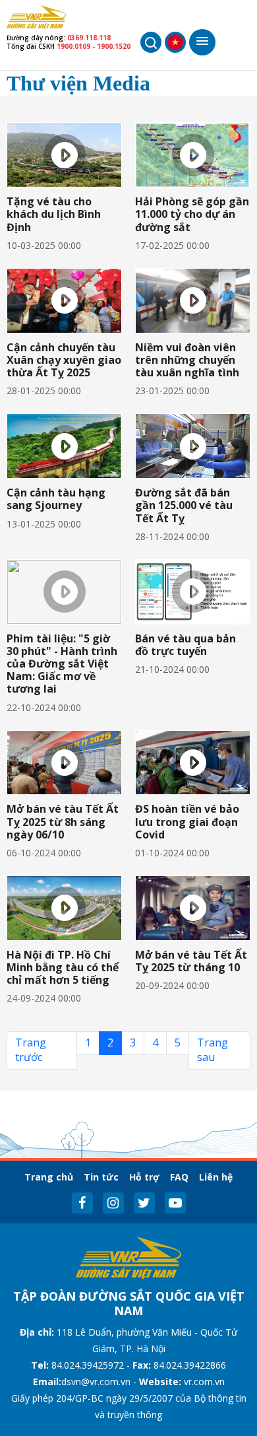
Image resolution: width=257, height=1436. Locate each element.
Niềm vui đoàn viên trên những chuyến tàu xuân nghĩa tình (187, 360)
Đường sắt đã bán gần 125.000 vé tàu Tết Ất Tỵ (184, 505)
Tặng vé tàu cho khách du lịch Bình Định (54, 214)
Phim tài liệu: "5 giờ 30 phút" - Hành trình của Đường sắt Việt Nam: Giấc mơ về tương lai (62, 664)
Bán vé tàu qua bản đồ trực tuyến (185, 644)
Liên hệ (216, 1177)
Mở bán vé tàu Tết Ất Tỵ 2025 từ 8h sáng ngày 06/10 (63, 821)
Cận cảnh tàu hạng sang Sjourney (56, 498)
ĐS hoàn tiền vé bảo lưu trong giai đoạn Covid (187, 821)
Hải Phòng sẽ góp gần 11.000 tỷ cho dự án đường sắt (192, 214)
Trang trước (30, 1049)
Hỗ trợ (144, 1177)
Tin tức (101, 1177)
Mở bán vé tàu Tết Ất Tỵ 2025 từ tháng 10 (191, 960)
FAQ (179, 1177)
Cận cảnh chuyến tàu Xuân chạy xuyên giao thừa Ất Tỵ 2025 (64, 360)
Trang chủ (48, 1177)
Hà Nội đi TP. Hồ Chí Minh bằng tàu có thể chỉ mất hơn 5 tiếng (63, 967)
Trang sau (212, 1049)
